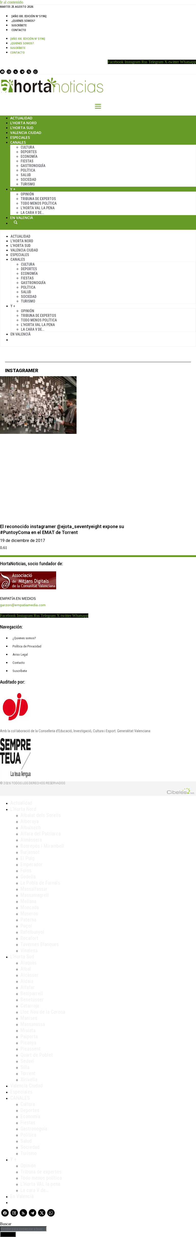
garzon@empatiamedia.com (23, 605)
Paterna (28, 920)
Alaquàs (28, 963)
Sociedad (28, 179)
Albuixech (30, 827)
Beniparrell (31, 993)
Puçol (26, 926)
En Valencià (21, 217)
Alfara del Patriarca (40, 834)
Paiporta (29, 1036)
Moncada (29, 907)
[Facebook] (2, 71)
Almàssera (31, 840)
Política (28, 170)
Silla (24, 1067)
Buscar (15, 222)
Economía (29, 156)
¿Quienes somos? (23, 21)
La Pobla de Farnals (40, 883)
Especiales (20, 137)
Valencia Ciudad (25, 132)
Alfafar (27, 987)
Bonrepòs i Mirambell (42, 846)
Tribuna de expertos (38, 199)
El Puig (27, 858)
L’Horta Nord (23, 122)
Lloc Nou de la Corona (42, 1012)
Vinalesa (29, 950)
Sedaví (27, 1061)
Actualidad (21, 118)
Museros (29, 913)
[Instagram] (9, 71)
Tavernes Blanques (39, 944)
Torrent (27, 1073)
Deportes (29, 152)
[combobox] (23, 1229)
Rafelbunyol (32, 932)
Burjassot (30, 852)
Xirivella (28, 1079)
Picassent (30, 1049)
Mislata (27, 1030)
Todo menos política (39, 203)
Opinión (27, 194)
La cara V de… (32, 213)
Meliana (28, 901)
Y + (13, 189)
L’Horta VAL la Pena (38, 208)
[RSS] (15, 71)
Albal (25, 969)
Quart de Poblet (36, 1055)
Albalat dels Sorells (40, 815)
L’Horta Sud (21, 127)
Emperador (31, 864)
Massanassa (32, 1024)
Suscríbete (19, 25)
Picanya (28, 1043)
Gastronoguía (33, 166)
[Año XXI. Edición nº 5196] (28, 16)
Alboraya (29, 821)
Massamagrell (34, 895)
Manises (28, 1018)
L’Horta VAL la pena (40, 1184)
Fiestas (27, 161)
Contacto (18, 30)
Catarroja (29, 1006)
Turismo (28, 184)
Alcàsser (29, 975)
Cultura (27, 147)
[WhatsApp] (35, 71)
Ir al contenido (11, 2)
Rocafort (29, 938)
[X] (29, 71)
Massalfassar (33, 889)
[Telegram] (22, 71)
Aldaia (26, 981)
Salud (26, 175)
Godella (28, 877)
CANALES (20, 1098)
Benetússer (32, 1000)
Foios (25, 870)
